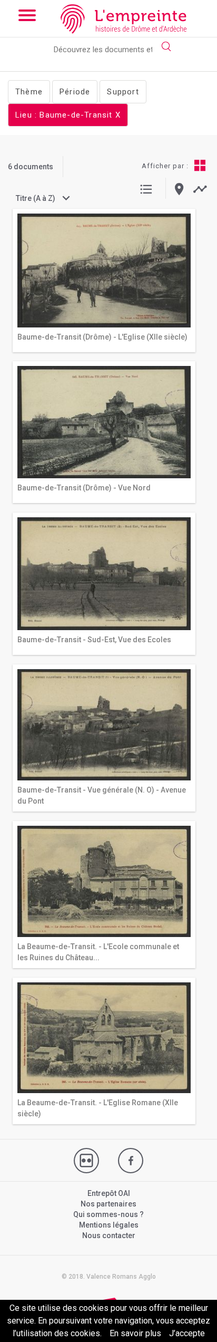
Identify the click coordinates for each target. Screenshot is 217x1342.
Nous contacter (108, 1235)
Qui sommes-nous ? (108, 1214)
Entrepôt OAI (108, 1193)
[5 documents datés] (200, 189)
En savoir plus (135, 1333)
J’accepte (187, 1333)
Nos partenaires (108, 1204)
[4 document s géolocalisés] (179, 189)
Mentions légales (109, 1225)
